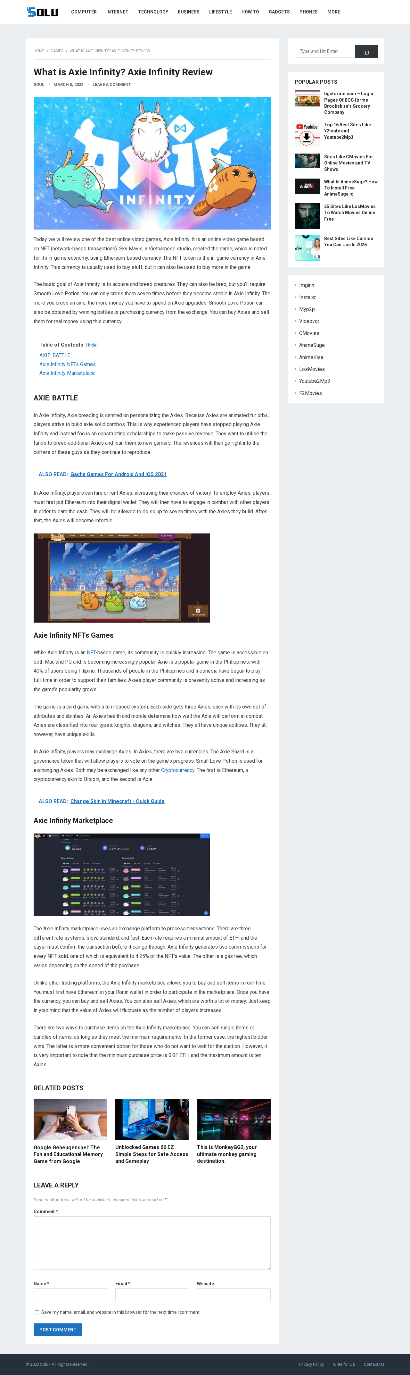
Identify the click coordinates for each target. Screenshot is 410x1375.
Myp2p (307, 309)
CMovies (309, 333)
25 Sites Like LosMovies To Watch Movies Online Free (350, 212)
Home (39, 51)
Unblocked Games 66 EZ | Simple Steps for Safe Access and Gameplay (151, 1154)
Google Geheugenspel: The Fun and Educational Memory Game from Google (68, 1154)
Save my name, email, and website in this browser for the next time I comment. (121, 1312)
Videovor (309, 321)
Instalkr (307, 297)
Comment (46, 1211)
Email (122, 1283)
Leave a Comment (112, 84)
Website (205, 1283)
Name (41, 1283)
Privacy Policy (311, 1364)
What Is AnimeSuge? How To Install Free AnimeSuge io (351, 188)
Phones (308, 11)
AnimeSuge (312, 345)
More (333, 11)
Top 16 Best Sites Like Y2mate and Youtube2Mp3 (347, 130)
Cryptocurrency (177, 770)
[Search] (366, 51)
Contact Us (374, 1364)
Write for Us (344, 1364)
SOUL (39, 84)
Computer (84, 11)
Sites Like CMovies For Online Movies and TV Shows (348, 163)
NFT (91, 653)
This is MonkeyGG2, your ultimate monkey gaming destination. (227, 1154)
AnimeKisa (311, 357)
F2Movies (310, 393)
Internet (117, 11)
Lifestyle (220, 11)
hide (92, 345)
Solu (44, 1364)
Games (57, 51)
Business (189, 11)
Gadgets (279, 11)
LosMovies (312, 369)
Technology (153, 11)
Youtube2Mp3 (314, 381)
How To (250, 11)
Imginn (306, 285)
